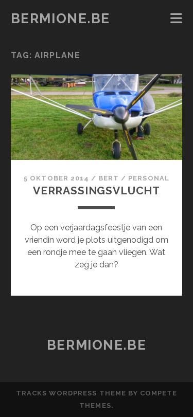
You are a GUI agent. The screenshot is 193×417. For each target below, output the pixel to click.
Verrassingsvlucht (96, 190)
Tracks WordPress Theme (71, 393)
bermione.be (60, 18)
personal (148, 178)
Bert (108, 178)
